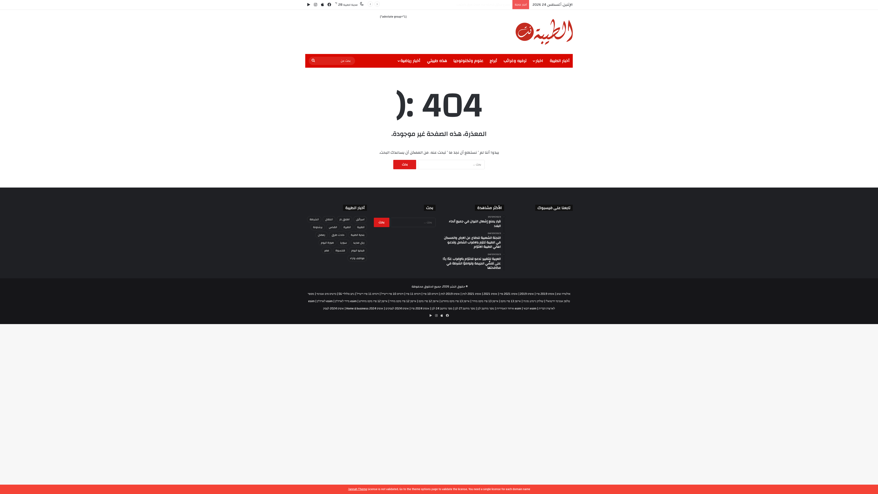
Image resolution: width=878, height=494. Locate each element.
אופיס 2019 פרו (545, 294)
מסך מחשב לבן (485, 308)
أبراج (493, 60)
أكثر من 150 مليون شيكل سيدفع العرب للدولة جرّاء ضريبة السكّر (470, 4)
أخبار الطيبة (560, 60)
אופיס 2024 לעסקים (397, 308)
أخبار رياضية (410, 60)
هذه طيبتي (437, 60)
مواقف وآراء (357, 258)
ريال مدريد (358, 242)
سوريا (343, 242)
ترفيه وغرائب (515, 60)
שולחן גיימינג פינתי (533, 301)
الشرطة (314, 219)
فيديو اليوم (357, 250)
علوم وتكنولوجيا (468, 60)
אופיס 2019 (527, 294)
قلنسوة (340, 250)
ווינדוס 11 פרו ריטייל (368, 294)
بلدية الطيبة (357, 234)
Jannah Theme (357, 489)
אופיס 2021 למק (471, 294)
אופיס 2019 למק (450, 294)
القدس (333, 227)
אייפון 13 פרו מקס (511, 301)
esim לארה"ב (325, 301)
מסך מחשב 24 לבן (442, 308)
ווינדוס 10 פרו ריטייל (392, 294)
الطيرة (347, 227)
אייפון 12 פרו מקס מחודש (373, 301)
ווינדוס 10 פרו (430, 294)
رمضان (321, 234)
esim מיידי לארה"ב (346, 301)
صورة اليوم (327, 242)
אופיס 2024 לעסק (333, 308)
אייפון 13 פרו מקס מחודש (455, 301)
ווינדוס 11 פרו (413, 294)
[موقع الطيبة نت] (544, 32)
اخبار (539, 60)
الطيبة (360, 227)
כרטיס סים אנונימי (326, 294)
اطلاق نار (344, 219)
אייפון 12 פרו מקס (429, 301)
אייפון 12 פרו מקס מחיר (403, 301)
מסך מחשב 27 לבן (465, 308)
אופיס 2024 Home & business (364, 308)
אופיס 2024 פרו (420, 308)
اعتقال (329, 219)
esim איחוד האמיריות (508, 308)
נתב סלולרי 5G (346, 294)
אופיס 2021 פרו (509, 294)
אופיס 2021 (490, 294)
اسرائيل (360, 219)
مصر (326, 250)
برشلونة (317, 227)
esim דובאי (529, 308)
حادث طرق (338, 234)
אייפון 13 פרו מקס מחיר (485, 301)
